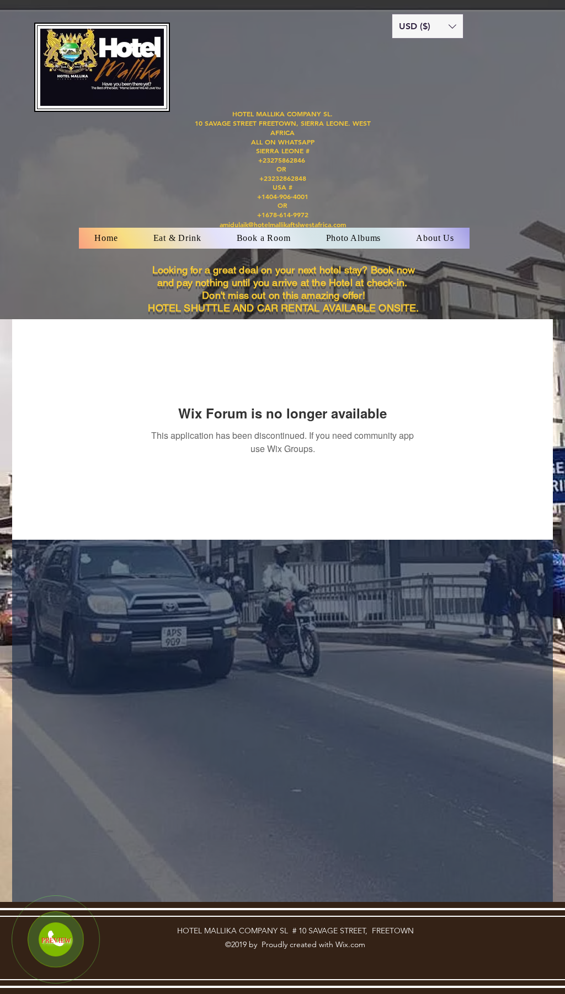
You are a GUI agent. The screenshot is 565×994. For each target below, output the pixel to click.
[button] (427, 26)
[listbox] (427, 26)
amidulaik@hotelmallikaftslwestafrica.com (283, 224)
